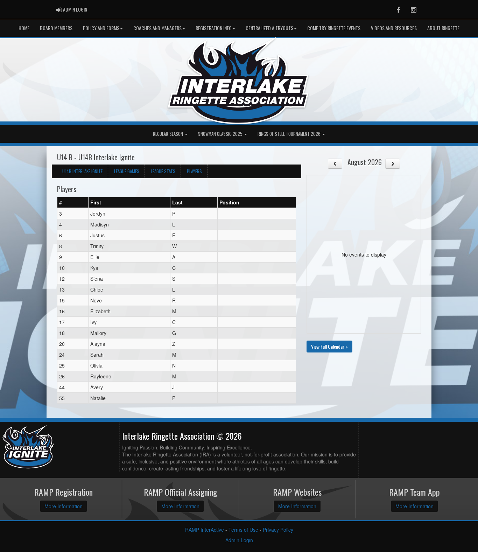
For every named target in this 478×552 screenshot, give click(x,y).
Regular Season (168, 134)
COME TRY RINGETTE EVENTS (333, 28)
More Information (63, 506)
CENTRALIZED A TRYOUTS (269, 28)
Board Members (56, 28)
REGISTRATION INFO (214, 28)
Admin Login (239, 540)
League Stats (163, 171)
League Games (126, 171)
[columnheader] (73, 202)
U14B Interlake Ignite (82, 171)
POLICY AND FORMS (101, 28)
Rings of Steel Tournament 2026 (290, 134)
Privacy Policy (278, 529)
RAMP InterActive (204, 529)
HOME (24, 28)
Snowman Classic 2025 (221, 134)
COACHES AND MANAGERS (157, 28)
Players (194, 171)
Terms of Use (243, 529)
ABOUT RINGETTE (443, 28)
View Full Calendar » (329, 346)
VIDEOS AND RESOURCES (394, 28)
